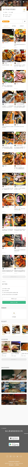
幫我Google (14, 298)
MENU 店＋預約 (14, 302)
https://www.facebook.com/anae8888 (10, 294)
